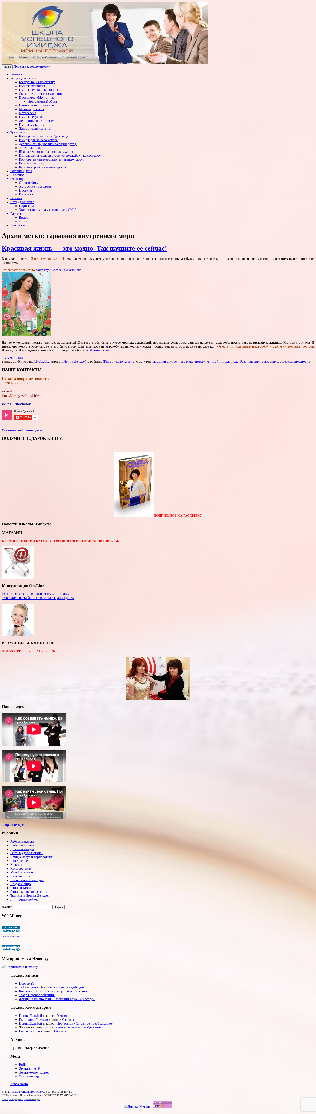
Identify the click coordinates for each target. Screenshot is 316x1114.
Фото (23, 221)
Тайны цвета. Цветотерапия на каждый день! (52, 987)
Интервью (26, 194)
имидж (200, 361)
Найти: (7, 907)
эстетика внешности (295, 361)
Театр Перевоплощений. (37, 995)
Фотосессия (27, 113)
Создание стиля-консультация (41, 93)
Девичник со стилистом (36, 121)
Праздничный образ (42, 101)
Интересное (19, 861)
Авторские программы (35, 186)
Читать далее (101, 350)
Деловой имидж (22, 849)
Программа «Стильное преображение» (85, 1023)
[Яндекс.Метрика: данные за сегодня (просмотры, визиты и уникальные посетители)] (138, 1107)
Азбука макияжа (22, 841)
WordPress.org (29, 1076)
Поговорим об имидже (27, 880)
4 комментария (12, 357)
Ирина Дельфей (75, 361)
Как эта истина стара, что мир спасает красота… (54, 991)
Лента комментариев (34, 1072)
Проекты (25, 190)
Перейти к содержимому (32, 66)
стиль (274, 361)
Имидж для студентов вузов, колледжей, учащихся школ (60, 155)
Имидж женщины (32, 86)
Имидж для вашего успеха (38, 140)
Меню (7, 66)
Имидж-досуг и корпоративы (31, 857)
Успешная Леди (30, 148)
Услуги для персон (24, 78)
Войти (23, 1064)
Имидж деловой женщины (38, 90)
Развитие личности (254, 361)
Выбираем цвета (22, 845)
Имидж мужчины (32, 124)
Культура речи (20, 868)
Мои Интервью (21, 872)
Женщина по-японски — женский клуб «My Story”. (57, 999)
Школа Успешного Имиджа (28, 1091)
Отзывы (16, 198)
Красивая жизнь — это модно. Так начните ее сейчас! (84, 248)
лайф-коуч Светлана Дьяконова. (59, 270)
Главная (16, 74)
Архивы (16, 1048)
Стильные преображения (28, 891)
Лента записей (29, 1068)
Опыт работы (29, 182)
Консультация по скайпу (37, 82)
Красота (16, 864)
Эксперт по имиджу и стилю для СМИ (47, 209)
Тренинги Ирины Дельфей (30, 895)
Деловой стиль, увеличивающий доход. (48, 144)
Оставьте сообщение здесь (22, 430)
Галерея (16, 213)
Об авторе (17, 179)
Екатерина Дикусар (33, 1019)
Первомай (26, 983)
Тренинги (17, 132)
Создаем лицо (20, 884)
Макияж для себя (31, 109)
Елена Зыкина (29, 1031)
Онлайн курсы (21, 171)
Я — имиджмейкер (24, 899)
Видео (23, 217)
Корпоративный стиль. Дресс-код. (44, 136)
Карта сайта (19, 1084)
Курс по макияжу (31, 163)
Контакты (17, 225)
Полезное (17, 175)
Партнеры (26, 206)
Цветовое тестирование (36, 105)
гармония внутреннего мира (172, 361)
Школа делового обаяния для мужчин (46, 151)
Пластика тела (20, 876)
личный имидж (218, 361)
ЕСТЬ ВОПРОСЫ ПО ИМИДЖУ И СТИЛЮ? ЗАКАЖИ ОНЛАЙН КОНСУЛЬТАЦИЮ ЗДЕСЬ (38, 596)
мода (234, 361)
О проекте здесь (13, 825)
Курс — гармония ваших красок (42, 167)
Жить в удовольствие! (35, 128)
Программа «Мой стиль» (37, 97)
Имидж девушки (31, 117)
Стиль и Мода (20, 888)
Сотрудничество (22, 202)
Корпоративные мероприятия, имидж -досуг (51, 159)
